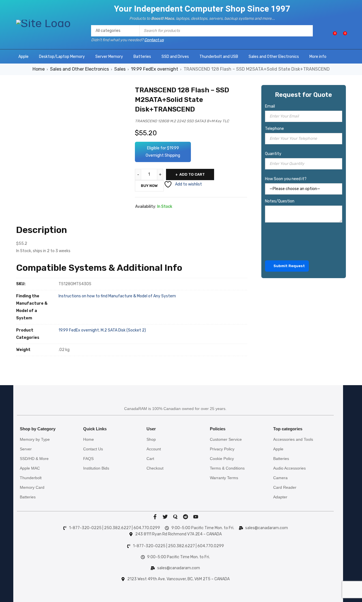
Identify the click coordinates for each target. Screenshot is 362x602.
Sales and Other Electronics (79, 69)
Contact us (154, 40)
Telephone (274, 128)
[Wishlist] (331, 35)
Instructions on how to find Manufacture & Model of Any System (117, 296)
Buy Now (149, 186)
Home (39, 69)
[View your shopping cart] (342, 35)
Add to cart (192, 174)
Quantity (273, 153)
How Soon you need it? (286, 178)
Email (270, 106)
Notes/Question (279, 201)
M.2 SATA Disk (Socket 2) (123, 330)
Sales (120, 69)
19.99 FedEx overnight (154, 69)
